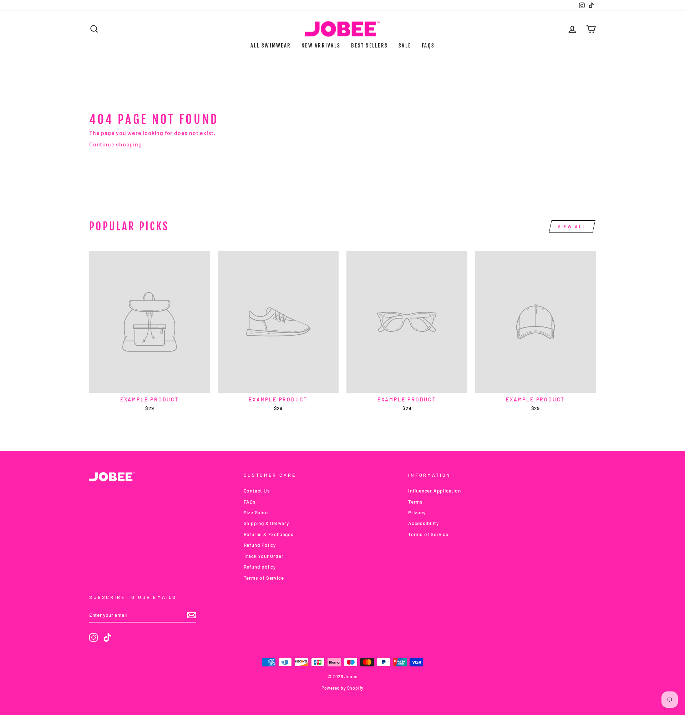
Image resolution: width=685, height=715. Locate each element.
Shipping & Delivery (266, 523)
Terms (415, 502)
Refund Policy (260, 545)
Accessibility (423, 523)
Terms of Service (264, 578)
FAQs (428, 45)
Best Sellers (369, 45)
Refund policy (260, 567)
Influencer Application (434, 491)
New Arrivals (320, 45)
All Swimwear (270, 45)
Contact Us (257, 491)
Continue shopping (115, 144)
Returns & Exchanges (269, 534)
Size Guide (256, 512)
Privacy (417, 512)
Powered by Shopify (342, 687)
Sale (405, 45)
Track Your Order (264, 556)
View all (572, 226)
